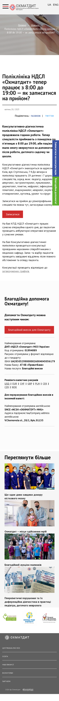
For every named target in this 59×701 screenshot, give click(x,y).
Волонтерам (7, 673)
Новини (35, 25)
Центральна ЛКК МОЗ (11, 648)
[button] (55, 158)
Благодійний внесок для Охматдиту (29, 329)
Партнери (6, 681)
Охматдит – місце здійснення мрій (26, 531)
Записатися (12, 214)
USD (7, 383)
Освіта (5, 656)
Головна (22, 25)
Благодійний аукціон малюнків (23, 565)
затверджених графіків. (15, 271)
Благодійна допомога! (55, 191)
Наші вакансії (8, 665)
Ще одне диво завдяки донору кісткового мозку (24, 496)
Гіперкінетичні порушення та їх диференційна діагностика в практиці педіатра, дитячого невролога (28, 601)
